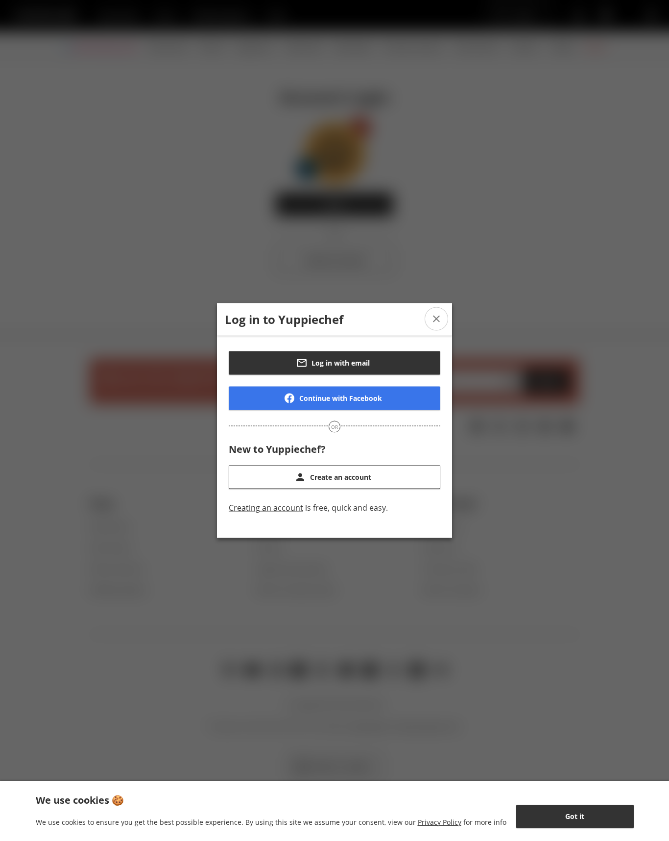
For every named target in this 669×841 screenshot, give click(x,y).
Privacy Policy (439, 822)
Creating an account (266, 507)
